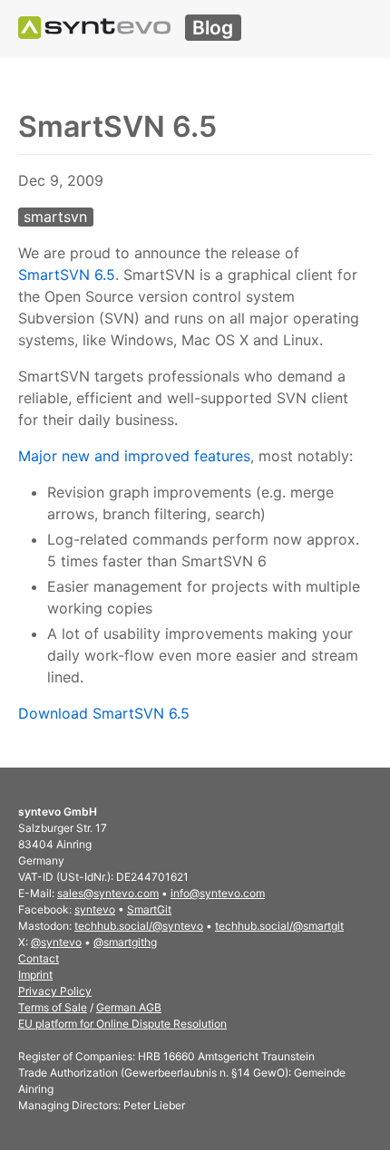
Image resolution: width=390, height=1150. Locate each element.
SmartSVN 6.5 (66, 275)
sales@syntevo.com (108, 893)
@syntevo (56, 942)
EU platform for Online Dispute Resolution (122, 1023)
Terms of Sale (52, 1007)
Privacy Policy (55, 991)
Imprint (35, 974)
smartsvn (55, 217)
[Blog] (94, 27)
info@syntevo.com (218, 893)
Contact (38, 958)
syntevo (94, 909)
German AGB (128, 1007)
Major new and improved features (134, 456)
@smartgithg (125, 942)
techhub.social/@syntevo (138, 926)
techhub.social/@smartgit (279, 926)
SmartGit (149, 909)
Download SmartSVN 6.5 (104, 713)
